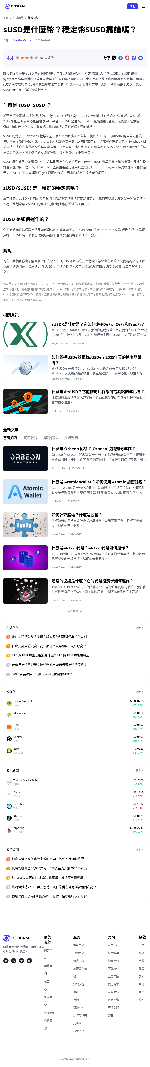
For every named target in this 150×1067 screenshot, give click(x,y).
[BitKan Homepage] (15, 6)
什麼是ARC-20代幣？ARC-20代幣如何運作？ (90, 548)
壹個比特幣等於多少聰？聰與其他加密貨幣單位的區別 (49, 636)
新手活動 (78, 1031)
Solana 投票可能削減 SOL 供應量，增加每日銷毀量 (47, 878)
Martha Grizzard (23, 40)
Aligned (18, 816)
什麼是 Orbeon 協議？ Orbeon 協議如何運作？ (94, 448)
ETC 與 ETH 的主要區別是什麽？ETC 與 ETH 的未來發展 (50, 655)
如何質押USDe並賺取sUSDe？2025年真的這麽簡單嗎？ (96, 360)
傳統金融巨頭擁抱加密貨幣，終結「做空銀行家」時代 (49, 896)
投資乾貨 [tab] (71, 438)
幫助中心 (113, 945)
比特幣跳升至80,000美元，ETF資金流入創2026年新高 (49, 868)
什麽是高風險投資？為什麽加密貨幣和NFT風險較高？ (49, 646)
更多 (138, 627)
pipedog (18, 828)
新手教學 (113, 953)
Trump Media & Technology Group (29, 780)
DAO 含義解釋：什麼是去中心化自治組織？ (42, 674)
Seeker (17, 737)
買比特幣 (113, 984)
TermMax (19, 804)
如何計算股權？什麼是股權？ (77, 515)
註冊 (132, 6)
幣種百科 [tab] (51, 438)
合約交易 (78, 953)
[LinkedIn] (29, 960)
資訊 (76, 992)
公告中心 (78, 960)
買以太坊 (113, 992)
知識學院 (18, 18)
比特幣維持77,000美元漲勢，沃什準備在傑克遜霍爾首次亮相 (54, 887)
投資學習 (113, 960)
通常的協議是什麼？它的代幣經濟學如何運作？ (93, 581)
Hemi (16, 725)
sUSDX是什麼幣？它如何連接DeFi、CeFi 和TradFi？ (98, 324)
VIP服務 (49, 1012)
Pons (16, 792)
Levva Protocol (22, 701)
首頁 (6, 18)
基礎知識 (33, 18)
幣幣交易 (78, 945)
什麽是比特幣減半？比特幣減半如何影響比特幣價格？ (49, 665)
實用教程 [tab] (30, 438)
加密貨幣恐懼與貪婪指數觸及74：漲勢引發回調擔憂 (48, 859)
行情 (76, 1000)
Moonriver (20, 713)
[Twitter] (13, 960)
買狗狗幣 (113, 1000)
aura (16, 749)
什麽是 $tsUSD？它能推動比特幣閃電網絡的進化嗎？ (98, 391)
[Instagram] (21, 960)
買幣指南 (78, 1007)
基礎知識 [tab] (10, 438)
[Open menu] (143, 6)
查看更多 (72, 611)
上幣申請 (113, 976)
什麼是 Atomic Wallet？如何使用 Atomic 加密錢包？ (99, 482)
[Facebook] (6, 960)
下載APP (113, 968)
